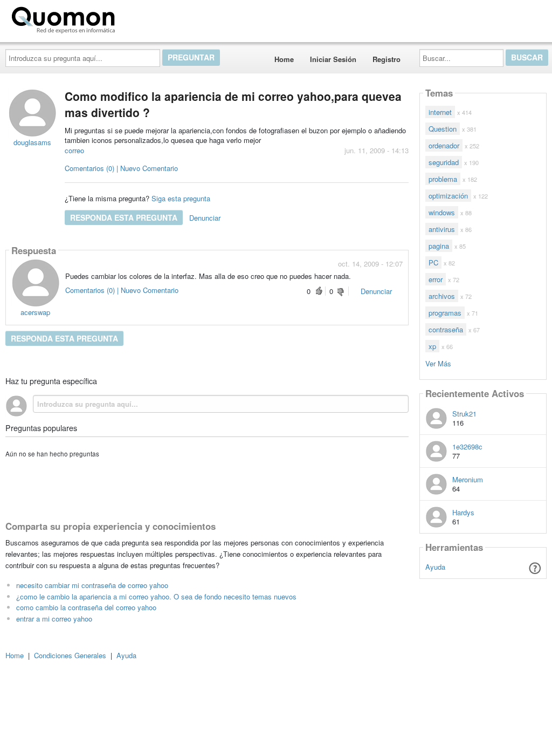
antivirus (442, 229)
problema (443, 179)
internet (440, 112)
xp (432, 346)
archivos (442, 296)
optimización (448, 195)
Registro (386, 59)
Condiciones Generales (70, 655)
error (436, 279)
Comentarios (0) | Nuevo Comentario (121, 168)
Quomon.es (153, 17)
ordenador (444, 145)
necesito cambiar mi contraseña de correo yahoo (92, 585)
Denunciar (204, 218)
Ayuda (435, 567)
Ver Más (438, 362)
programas (445, 313)
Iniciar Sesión (333, 59)
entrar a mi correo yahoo (54, 618)
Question (443, 129)
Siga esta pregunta (180, 198)
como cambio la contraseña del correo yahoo (86, 607)
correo (74, 150)
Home (284, 59)
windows (442, 212)
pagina (439, 246)
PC (433, 262)
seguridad (444, 162)
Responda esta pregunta (123, 217)
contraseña (446, 329)
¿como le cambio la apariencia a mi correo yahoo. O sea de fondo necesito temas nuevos (156, 596)
